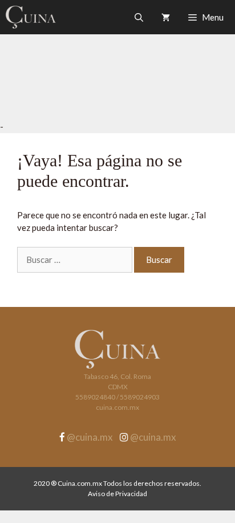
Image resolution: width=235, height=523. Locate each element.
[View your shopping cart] (165, 17)
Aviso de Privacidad (117, 493)
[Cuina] (31, 17)
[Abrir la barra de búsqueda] (138, 17)
